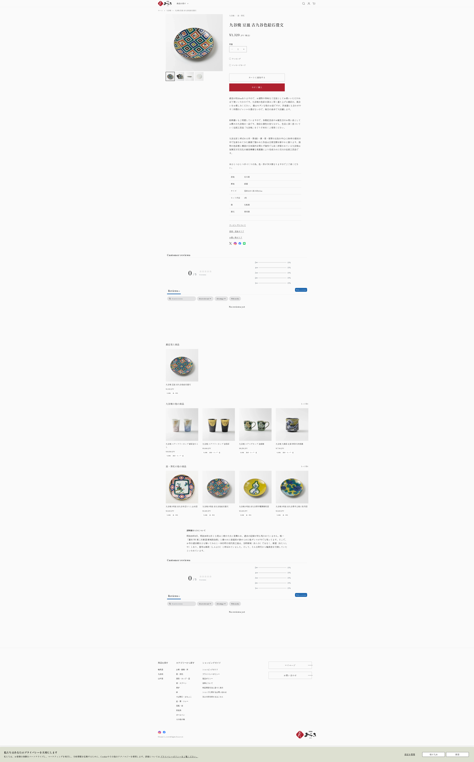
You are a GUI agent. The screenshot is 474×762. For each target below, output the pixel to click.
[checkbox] (235, 298)
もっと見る (304, 404)
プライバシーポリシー (211, 674)
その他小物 (180, 719)
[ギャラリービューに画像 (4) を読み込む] (199, 76)
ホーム (160, 10)
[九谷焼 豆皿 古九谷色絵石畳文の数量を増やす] (244, 49)
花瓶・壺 (179, 706)
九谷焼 (168, 10)
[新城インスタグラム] (159, 732)
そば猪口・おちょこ (184, 697)
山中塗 (160, 679)
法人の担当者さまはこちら (212, 697)
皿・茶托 (179, 674)
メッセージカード (239, 65)
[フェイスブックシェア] (240, 244)
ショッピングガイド (210, 670)
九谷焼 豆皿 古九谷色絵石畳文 (185, 10)
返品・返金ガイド (236, 231)
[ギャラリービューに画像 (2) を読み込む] (179, 76)
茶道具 (178, 710)
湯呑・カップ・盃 (183, 679)
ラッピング (236, 58)
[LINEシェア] (244, 244)
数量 (231, 44)
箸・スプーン (181, 683)
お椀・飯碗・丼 (182, 670)
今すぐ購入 (257, 87)
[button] (182, 3)
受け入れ (433, 754)
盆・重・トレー (182, 701)
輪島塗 (160, 670)
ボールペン (180, 715)
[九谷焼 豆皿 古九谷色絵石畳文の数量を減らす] (232, 49)
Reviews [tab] (174, 290)
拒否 (457, 754)
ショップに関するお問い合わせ (214, 692)
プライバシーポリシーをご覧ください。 (179, 756)
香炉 (178, 688)
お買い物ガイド (235, 237)
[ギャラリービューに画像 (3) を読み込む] (189, 76)
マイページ (290, 665)
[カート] (313, 3)
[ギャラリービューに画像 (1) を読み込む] (170, 76)
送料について (207, 683)
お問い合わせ (290, 675)
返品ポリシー (207, 679)
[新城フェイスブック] (164, 732)
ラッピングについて (237, 225)
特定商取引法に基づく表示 (212, 688)
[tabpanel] (237, 315)
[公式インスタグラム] (235, 244)
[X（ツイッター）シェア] (230, 244)
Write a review (301, 290)
